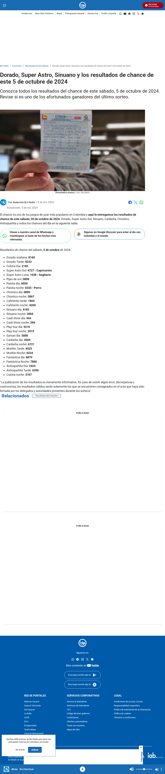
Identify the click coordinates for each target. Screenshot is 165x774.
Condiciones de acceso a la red (128, 702)
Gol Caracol (29, 710)
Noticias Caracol (31, 702)
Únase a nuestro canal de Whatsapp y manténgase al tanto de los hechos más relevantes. (33, 236)
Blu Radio (4, 66)
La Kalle (27, 714)
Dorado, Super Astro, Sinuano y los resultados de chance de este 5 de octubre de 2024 (91, 66)
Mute (132, 769)
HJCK (26, 718)
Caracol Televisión (32, 706)
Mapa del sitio (73, 729)
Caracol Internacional (34, 734)
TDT (69, 710)
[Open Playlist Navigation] (161, 769)
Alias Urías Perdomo (44, 13)
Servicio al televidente (77, 702)
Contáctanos (72, 718)
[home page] (82, 5)
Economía (16, 66)
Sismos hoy (92, 13)
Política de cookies (122, 714)
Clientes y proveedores (77, 722)
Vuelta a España (108, 13)
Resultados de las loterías (37, 66)
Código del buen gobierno (78, 714)
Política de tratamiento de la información (132, 710)
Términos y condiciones (125, 718)
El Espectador (30, 726)
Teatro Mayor (30, 729)
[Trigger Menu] (4, 5)
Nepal (59, 13)
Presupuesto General (74, 13)
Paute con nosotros (76, 726)
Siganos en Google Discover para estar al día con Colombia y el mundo (112, 234)
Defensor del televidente (78, 706)
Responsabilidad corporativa (127, 706)
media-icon (82, 769)
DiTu (26, 722)
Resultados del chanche (47, 395)
